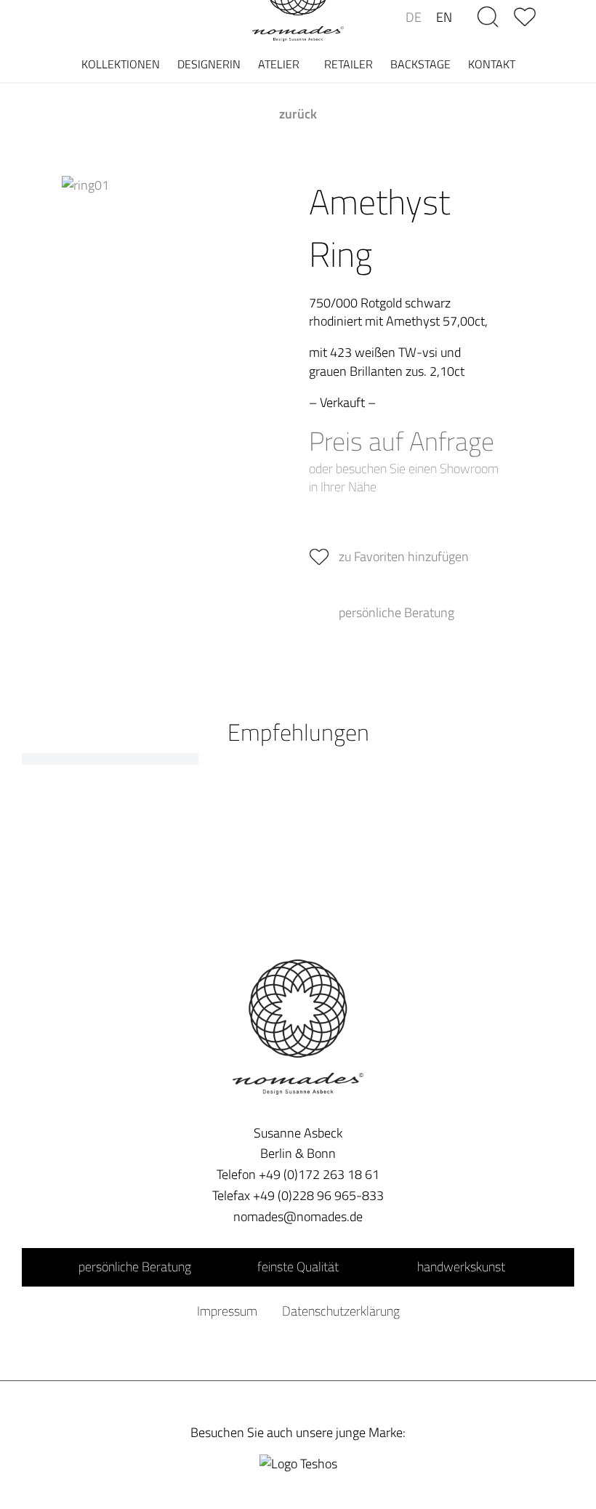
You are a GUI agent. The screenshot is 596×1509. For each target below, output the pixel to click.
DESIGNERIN (209, 64)
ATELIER (278, 64)
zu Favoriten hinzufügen (404, 556)
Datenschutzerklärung (341, 1311)
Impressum (227, 1311)
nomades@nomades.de (298, 1216)
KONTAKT (491, 64)
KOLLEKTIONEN (120, 64)
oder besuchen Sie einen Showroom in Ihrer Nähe (404, 477)
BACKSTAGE (420, 64)
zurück (298, 114)
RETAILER (348, 64)
